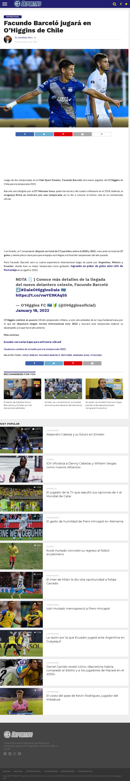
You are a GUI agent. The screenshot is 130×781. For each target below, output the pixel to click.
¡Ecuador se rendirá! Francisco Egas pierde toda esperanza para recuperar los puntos (104, 405)
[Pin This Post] (63, 133)
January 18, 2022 (32, 310)
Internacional (33, 771)
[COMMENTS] (101, 133)
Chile (25, 355)
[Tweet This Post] (44, 133)
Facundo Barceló (49, 355)
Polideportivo (85, 771)
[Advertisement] (63, 163)
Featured (66, 355)
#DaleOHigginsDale (40, 289)
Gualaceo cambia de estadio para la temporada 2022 (35, 348)
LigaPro (6, 771)
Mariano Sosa (81, 355)
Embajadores (68, 771)
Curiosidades (51, 771)
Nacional (18, 771)
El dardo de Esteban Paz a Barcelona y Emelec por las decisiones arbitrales (18, 405)
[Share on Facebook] (25, 133)
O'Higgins (96, 355)
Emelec (33, 355)
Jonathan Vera (25, 37)
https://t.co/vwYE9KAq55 (41, 295)
